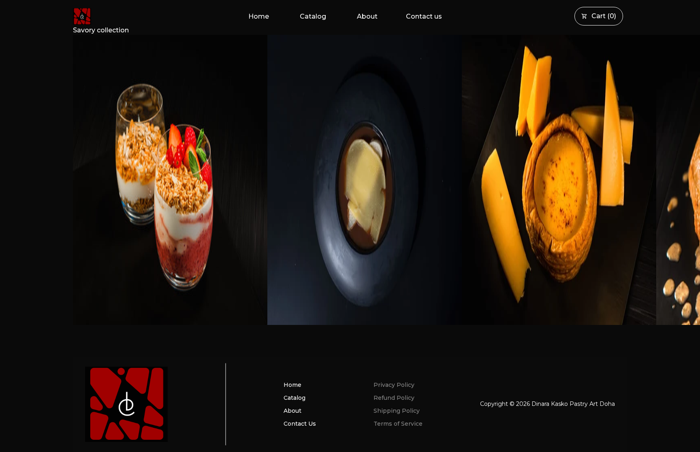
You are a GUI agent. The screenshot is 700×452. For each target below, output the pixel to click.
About (367, 16)
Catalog (313, 16)
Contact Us (300, 423)
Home (258, 16)
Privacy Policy (393, 384)
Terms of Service (398, 423)
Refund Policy (393, 397)
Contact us (424, 16)
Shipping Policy (396, 410)
